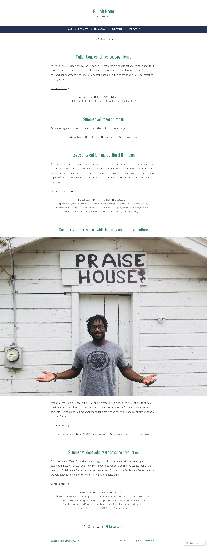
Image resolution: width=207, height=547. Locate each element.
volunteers (132, 137)
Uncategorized (119, 97)
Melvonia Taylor (67, 434)
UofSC (133, 101)
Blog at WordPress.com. (70, 540)
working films (136, 211)
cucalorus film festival (81, 203)
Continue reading (60, 89)
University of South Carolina (117, 101)
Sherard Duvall (83, 211)
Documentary (125, 203)
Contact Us (134, 29)
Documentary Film (139, 203)
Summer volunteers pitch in (103, 119)
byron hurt (66, 203)
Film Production (137, 496)
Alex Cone (86, 492)
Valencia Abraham (114, 508)
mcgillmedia (87, 97)
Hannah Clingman (81, 500)
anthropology (84, 496)
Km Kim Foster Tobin (130, 207)
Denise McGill (97, 203)
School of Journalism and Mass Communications (83, 504)
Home (69, 29)
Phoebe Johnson (138, 500)
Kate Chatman (112, 500)
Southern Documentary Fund (102, 211)
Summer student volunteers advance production (103, 452)
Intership (84, 101)
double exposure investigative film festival (73, 207)
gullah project (67, 500)
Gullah (77, 101)
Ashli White (96, 496)
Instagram (136, 540)
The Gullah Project (96, 101)
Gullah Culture (134, 434)
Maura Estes (125, 500)
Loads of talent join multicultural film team (103, 154)
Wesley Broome (123, 211)
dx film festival (97, 207)
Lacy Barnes (145, 207)
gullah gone (116, 207)
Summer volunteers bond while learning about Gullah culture (103, 229)
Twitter (122, 540)
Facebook (149, 540)
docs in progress (111, 203)
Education (99, 29)
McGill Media (70, 211)
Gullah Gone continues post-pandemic (103, 56)
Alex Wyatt (73, 496)
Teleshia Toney (125, 504)
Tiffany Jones (138, 504)
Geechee (116, 434)
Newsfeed (83, 29)
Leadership (117, 29)
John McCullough (97, 500)
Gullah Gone (103, 11)
